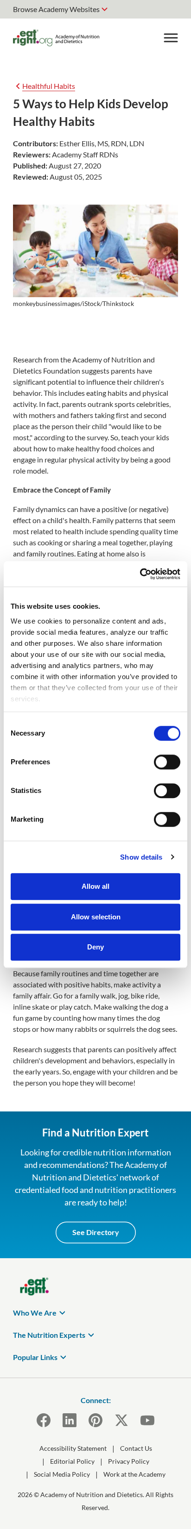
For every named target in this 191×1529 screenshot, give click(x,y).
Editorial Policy (72, 1461)
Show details (141, 857)
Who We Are (35, 1312)
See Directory (95, 1232)
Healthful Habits (48, 85)
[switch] (167, 762)
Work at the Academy (134, 1474)
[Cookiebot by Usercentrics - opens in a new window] (139, 574)
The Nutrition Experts (49, 1334)
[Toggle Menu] (170, 38)
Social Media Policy (62, 1474)
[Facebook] (43, 1420)
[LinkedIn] (69, 1420)
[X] (121, 1420)
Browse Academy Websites (56, 9)
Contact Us (136, 1448)
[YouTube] (147, 1420)
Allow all (95, 886)
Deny (95, 947)
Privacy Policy (128, 1461)
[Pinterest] (95, 1420)
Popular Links (35, 1357)
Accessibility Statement (73, 1448)
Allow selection (96, 917)
